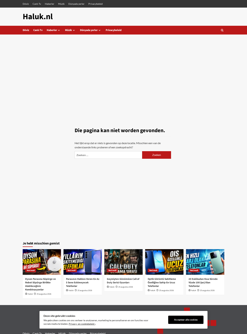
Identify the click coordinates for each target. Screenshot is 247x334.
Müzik (61, 3)
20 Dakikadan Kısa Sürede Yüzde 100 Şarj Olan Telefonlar (203, 282)
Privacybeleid (95, 3)
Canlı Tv (37, 3)
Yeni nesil (31, 270)
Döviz (26, 3)
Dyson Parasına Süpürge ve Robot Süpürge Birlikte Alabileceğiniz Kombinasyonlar (40, 284)
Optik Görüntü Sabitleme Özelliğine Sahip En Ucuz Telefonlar (162, 282)
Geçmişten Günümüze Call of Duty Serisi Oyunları (123, 280)
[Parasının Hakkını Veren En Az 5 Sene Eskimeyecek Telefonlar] (83, 262)
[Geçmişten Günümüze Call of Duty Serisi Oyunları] (123, 262)
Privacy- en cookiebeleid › (82, 324)
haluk (30, 294)
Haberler (49, 3)
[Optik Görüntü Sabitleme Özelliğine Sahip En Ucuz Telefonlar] (164, 262)
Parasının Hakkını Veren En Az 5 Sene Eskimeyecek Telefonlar (82, 282)
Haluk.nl (38, 16)
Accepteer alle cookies (186, 319)
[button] (222, 30)
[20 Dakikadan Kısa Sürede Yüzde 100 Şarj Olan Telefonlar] (205, 262)
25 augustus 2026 (44, 294)
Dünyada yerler (76, 3)
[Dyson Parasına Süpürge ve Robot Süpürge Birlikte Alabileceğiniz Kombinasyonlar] (42, 262)
